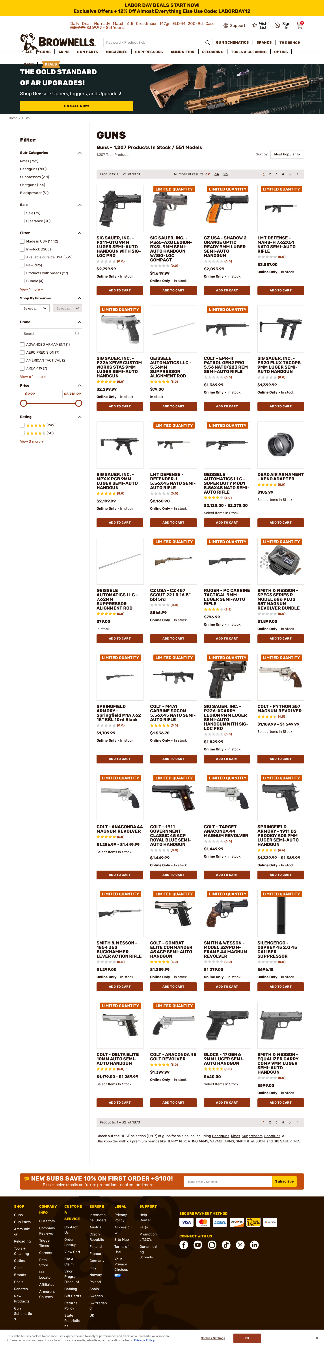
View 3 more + (32, 441)
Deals (18, 1282)
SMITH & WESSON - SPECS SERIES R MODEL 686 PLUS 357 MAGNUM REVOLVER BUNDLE (278, 599)
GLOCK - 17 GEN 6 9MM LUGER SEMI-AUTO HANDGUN (224, 1058)
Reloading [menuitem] (213, 52)
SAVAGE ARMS (222, 1141)
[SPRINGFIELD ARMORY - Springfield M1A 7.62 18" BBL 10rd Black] (120, 677)
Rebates (21, 1289)
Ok (247, 1338)
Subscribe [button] (284, 1181)
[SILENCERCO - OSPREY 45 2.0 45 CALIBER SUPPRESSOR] (280, 913)
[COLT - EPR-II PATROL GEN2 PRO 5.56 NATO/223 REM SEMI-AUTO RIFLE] (227, 329)
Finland (95, 1246)
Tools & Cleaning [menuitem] (249, 52)
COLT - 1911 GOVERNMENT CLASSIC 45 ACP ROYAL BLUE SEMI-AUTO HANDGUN (170, 836)
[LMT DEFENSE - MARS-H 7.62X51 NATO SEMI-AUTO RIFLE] (280, 208)
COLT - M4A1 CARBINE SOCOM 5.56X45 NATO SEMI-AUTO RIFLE (173, 713)
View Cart (72, 1252)
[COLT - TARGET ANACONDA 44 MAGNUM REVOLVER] (227, 797)
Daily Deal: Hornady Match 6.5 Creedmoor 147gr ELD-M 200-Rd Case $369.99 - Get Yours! (142, 25)
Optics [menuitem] (281, 52)
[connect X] (240, 1245)
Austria (95, 1227)
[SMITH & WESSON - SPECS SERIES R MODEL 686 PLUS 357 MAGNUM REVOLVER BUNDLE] (280, 561)
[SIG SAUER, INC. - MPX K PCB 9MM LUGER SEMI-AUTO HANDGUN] (120, 445)
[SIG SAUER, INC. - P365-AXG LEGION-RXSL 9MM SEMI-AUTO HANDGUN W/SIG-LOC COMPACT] (173, 208)
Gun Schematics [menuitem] (232, 42)
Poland (95, 1282)
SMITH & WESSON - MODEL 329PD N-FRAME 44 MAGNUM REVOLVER (225, 949)
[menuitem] (28, 52)
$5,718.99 (72, 394)
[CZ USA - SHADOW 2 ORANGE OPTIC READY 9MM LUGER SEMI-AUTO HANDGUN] (227, 208)
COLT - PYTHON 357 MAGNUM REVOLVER (279, 708)
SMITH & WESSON (250, 1141)
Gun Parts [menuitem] (87, 52)
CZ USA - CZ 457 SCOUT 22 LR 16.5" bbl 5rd (170, 594)
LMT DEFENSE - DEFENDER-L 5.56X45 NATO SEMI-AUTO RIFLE (173, 481)
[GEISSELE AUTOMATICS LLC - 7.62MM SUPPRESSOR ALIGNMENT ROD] (120, 561)
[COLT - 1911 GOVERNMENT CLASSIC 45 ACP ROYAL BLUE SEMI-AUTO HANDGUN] (173, 797)
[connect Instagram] (212, 1245)
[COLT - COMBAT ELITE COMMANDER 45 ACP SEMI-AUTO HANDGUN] (173, 913)
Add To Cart (120, 290)
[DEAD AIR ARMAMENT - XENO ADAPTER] (280, 445)
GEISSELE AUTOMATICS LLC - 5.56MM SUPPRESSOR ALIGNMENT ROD (171, 367)
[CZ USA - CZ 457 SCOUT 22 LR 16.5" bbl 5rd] (173, 561)
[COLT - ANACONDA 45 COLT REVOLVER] (173, 1025)
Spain (94, 1289)
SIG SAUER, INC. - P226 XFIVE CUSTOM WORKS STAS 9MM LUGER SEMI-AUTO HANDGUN (119, 367)
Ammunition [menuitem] (183, 52)
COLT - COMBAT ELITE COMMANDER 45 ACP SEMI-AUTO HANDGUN (171, 949)
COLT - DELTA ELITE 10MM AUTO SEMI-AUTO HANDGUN (118, 1058)
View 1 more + (31, 289)
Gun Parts (22, 1222)
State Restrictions (72, 1320)
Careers (45, 1253)
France (95, 1254)
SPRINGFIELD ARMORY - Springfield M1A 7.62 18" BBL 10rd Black (119, 713)
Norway (95, 1275)
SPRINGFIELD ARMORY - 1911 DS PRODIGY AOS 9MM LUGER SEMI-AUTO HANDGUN (278, 836)
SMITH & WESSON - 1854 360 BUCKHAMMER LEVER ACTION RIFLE (119, 949)
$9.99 (30, 394)
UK (91, 1315)
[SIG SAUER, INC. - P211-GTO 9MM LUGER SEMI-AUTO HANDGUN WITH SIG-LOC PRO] (120, 208)
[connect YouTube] (198, 1245)
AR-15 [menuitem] (64, 52)
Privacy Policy (144, 1340)
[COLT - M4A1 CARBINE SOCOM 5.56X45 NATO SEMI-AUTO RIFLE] (173, 677)
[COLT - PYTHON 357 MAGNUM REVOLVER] (280, 677)
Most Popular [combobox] (285, 154)
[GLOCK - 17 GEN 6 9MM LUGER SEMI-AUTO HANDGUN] (227, 1025)
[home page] (58, 42)
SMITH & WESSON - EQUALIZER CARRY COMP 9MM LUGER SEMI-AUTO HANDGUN (277, 1063)
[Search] (207, 42)
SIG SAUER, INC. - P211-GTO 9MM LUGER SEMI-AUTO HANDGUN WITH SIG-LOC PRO (119, 247)
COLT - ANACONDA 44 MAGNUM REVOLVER (120, 829)
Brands (20, 1275)
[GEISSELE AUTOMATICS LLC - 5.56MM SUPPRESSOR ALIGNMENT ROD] (173, 329)
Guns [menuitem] (45, 52)
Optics (19, 1261)
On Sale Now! (76, 106)
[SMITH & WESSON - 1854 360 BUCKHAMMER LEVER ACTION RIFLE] (120, 913)
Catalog (70, 1289)
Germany (97, 1261)
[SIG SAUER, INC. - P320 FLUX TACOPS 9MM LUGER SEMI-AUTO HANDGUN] (280, 329)
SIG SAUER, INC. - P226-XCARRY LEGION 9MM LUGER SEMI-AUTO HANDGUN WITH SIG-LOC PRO (226, 717)
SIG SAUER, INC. (287, 1141)
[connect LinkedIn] (254, 1245)
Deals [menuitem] (51, 64)
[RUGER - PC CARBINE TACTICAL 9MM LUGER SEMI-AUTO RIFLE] (227, 561)
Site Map (121, 1239)
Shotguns (272, 1136)
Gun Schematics (23, 1313)
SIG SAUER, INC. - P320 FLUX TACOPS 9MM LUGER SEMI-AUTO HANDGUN (279, 365)
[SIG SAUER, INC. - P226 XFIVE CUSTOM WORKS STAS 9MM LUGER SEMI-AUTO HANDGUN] (120, 329)
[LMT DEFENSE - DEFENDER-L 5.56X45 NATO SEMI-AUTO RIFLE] (173, 445)
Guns (18, 1215)
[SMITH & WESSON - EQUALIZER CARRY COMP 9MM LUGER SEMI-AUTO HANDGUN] (280, 1025)
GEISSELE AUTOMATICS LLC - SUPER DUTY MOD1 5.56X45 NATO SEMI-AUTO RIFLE (227, 483)
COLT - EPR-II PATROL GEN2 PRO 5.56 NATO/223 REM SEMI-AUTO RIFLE (226, 365)
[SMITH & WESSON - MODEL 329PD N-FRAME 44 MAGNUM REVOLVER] (227, 913)
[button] (282, 26)
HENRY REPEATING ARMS (187, 1141)
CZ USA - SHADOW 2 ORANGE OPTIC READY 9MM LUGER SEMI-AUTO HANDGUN (225, 247)
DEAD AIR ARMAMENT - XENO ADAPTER (280, 476)
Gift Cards (72, 1296)
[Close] (317, 1338)
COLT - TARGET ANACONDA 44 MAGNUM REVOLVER (226, 831)
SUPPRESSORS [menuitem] (149, 52)
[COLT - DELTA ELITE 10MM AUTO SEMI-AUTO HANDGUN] (120, 1025)
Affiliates (46, 1284)
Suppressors (252, 1136)
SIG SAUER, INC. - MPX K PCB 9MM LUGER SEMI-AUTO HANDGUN (117, 481)
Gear (18, 1268)
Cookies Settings (213, 1338)
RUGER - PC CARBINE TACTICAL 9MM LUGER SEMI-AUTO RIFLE (227, 597)
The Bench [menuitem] (290, 43)
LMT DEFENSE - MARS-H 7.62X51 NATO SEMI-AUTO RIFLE (276, 244)
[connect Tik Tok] (226, 1245)
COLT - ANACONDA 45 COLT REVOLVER (173, 1056)
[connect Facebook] (183, 1245)
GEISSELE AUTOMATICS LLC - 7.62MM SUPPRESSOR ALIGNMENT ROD (117, 599)
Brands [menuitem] (264, 42)
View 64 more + (33, 377)
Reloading (22, 1241)
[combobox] (35, 308)
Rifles (235, 1136)
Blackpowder (107, 1141)
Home (13, 118)
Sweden (96, 1296)
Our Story (47, 1221)
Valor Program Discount (71, 1276)
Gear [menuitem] (29, 64)
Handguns (220, 1136)
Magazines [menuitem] (117, 52)
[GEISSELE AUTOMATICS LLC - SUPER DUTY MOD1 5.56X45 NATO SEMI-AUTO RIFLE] (227, 445)
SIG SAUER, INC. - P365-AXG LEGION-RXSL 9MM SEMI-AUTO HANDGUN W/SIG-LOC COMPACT (171, 249)
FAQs (144, 1227)
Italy (93, 1268)
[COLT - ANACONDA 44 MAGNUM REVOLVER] (120, 797)
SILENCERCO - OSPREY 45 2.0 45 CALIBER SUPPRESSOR (277, 949)
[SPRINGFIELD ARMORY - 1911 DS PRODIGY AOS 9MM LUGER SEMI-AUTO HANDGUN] (280, 797)
